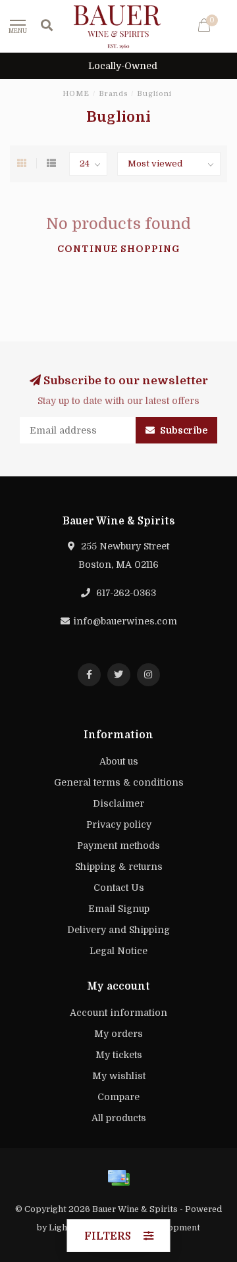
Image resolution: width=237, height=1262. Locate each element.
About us (118, 761)
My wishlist (118, 1076)
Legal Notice (118, 951)
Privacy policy (118, 824)
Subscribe (182, 430)
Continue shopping (118, 248)
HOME (76, 93)
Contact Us (118, 887)
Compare (118, 1097)
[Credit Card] (118, 1178)
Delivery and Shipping (118, 929)
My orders (118, 1033)
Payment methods (118, 845)
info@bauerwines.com (125, 621)
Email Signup (118, 908)
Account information (118, 1012)
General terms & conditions (119, 782)
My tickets (118, 1054)
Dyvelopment (172, 1227)
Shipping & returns (119, 866)
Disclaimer (118, 803)
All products (119, 1118)
